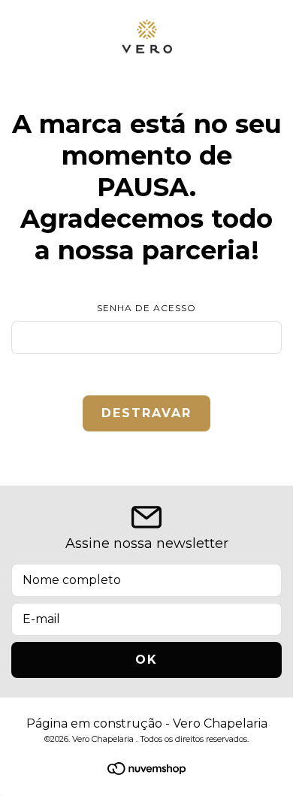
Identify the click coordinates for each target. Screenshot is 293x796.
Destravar (146, 413)
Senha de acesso (146, 307)
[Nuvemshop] (146, 771)
